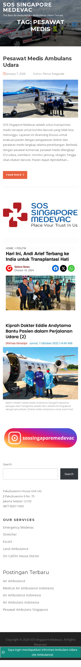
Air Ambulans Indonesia (21, 602)
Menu (74, 24)
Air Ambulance (14, 581)
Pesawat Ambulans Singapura (25, 609)
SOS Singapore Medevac (27, 7)
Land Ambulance (15, 549)
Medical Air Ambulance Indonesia (28, 588)
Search (7, 464)
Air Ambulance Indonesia (22, 595)
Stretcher (10, 534)
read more (13, 174)
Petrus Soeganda (53, 74)
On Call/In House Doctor (21, 556)
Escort (7, 541)
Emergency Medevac (18, 527)
